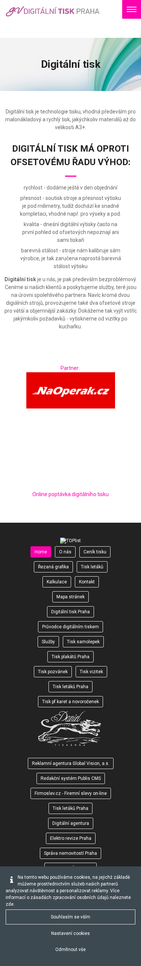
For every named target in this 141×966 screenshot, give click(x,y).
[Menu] (131, 9)
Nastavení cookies (70, 933)
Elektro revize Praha (70, 838)
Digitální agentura (70, 823)
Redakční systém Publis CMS (71, 778)
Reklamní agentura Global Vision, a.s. (70, 763)
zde (10, 904)
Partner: (71, 368)
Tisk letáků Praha (70, 808)
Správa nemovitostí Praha (70, 853)
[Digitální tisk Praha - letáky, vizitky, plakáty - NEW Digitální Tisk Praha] (53, 11)
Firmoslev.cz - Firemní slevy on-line (71, 793)
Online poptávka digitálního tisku (70, 494)
